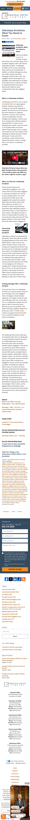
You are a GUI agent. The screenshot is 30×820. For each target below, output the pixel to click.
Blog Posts (15, 785)
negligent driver (12, 486)
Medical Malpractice (9, 611)
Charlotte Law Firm (17, 469)
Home (3, 8)
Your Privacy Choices (17, 761)
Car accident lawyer (22, 468)
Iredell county (17, 481)
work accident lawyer (8, 501)
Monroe (22, 482)
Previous (6, 511)
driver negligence (13, 474)
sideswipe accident (10, 102)
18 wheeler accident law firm (14, 463)
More (26, 8)
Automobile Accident (13, 459)
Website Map (15, 779)
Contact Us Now (15, 569)
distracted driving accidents (20, 473)
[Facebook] (6, 579)
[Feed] (23, 579)
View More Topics (7, 621)
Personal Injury (6, 487)
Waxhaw (17, 499)
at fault (8, 466)
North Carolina (22, 486)
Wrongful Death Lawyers (11, 604)
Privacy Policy (13, 564)
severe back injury (19, 492)
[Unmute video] (19, 799)
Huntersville (22, 474)
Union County (11, 499)
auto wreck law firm (16, 466)
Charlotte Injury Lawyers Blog (15, 15)
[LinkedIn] (15, 579)
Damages (23, 471)
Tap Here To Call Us (15, 4)
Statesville (5, 496)
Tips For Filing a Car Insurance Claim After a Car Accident (14, 454)
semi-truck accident (7, 492)
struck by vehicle (13, 496)
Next (20, 511)
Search (15, 636)
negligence (5, 486)
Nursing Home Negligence (11, 616)
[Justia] (19, 579)
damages (8, 294)
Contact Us (17, 8)
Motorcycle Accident (9, 614)
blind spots (13, 468)
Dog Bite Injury (8, 619)
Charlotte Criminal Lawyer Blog (12, 647)
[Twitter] (11, 579)
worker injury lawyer (20, 501)
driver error (5, 474)
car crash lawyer (6, 469)
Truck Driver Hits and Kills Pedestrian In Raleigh (13, 445)
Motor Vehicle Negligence (11, 599)
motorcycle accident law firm (17, 484)
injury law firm (15, 476)
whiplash (23, 499)
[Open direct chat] (26, 783)
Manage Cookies (21, 763)
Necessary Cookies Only (10, 815)
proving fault (13, 489)
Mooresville (5, 484)
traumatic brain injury (17, 497)
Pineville (6, 489)
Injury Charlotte (6, 476)
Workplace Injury (8, 602)
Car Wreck (7, 594)
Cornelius (17, 471)
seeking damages (22, 491)
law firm (9, 482)
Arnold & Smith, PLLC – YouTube (13, 436)
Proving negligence (22, 489)
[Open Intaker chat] (13, 819)
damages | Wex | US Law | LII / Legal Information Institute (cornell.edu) (13, 409)
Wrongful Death (8, 597)
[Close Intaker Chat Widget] (28, 783)
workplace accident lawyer (11, 502)
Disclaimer (15, 774)
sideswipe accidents (13, 494)
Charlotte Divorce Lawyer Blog (11, 649)
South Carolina (24, 494)
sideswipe (4, 494)
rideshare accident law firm (9, 491)
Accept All (10, 810)
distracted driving (7, 473)
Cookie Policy (10, 763)
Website (9, 8)
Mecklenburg (16, 482)
